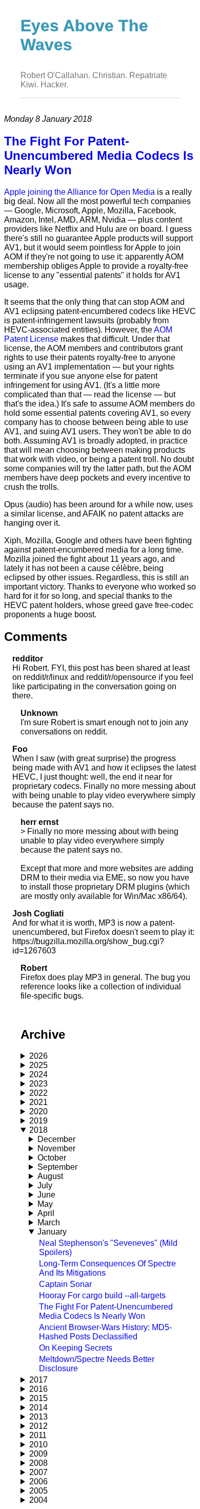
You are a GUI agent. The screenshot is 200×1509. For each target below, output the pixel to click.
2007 (38, 1472)
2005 (38, 1490)
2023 (38, 1083)
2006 (38, 1481)
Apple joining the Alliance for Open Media (79, 192)
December (56, 1139)
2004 (38, 1500)
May (45, 1204)
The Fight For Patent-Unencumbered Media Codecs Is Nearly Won (106, 1311)
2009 (38, 1453)
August (50, 1176)
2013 (38, 1416)
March (48, 1222)
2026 (38, 1056)
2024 (38, 1074)
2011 (38, 1435)
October (51, 1157)
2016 (38, 1389)
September (57, 1167)
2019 (38, 1120)
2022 (38, 1093)
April (45, 1213)
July (44, 1185)
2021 (38, 1102)
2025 (38, 1065)
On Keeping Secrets (75, 1348)
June (46, 1194)
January (52, 1231)
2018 (38, 1130)
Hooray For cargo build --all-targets (102, 1295)
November (56, 1148)
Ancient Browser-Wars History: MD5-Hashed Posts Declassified (105, 1332)
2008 (38, 1463)
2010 (38, 1444)
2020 (38, 1111)
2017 (38, 1379)
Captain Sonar (65, 1284)
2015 (38, 1398)
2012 (38, 1426)
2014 (38, 1407)
